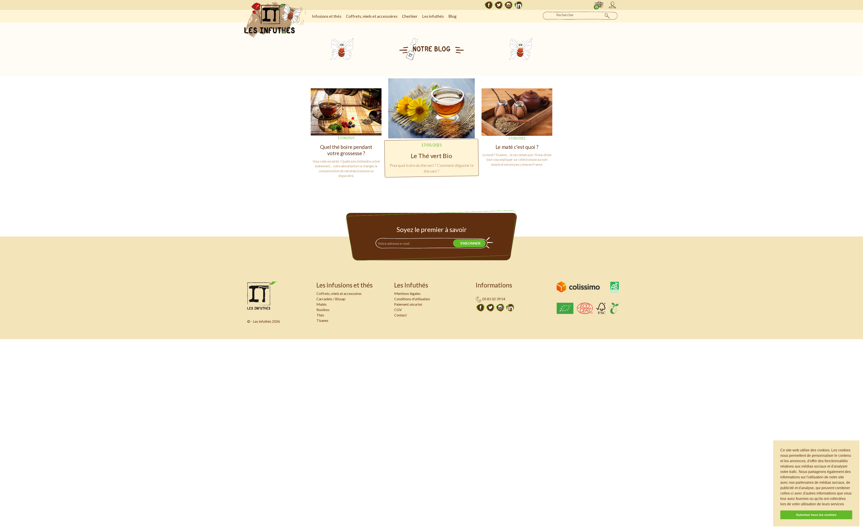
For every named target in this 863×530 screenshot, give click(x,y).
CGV (398, 309)
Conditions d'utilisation (412, 299)
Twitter (498, 4)
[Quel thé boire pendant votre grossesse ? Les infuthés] (346, 112)
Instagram (508, 4)
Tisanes (322, 320)
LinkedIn (518, 4)
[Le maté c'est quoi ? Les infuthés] (517, 112)
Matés (321, 304)
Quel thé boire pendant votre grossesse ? (346, 150)
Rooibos (322, 309)
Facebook (488, 4)
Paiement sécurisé (408, 304)
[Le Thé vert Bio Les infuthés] (431, 108)
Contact (400, 315)
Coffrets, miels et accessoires (339, 293)
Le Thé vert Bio (431, 156)
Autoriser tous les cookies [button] (816, 515)
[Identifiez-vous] (612, 5)
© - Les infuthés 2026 (263, 321)
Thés (320, 315)
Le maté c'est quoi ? (517, 147)
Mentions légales (407, 293)
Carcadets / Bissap (330, 299)
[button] (845, 504)
